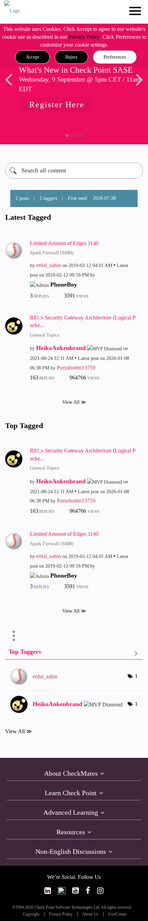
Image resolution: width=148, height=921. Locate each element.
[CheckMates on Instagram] (100, 890)
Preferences (115, 57)
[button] (32, 57)
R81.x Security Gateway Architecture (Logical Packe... (83, 321)
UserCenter (117, 914)
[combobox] (74, 170)
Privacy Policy (84, 37)
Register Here (53, 104)
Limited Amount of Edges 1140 (64, 243)
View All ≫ (74, 402)
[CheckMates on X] (61, 890)
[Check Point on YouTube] (76, 890)
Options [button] (13, 635)
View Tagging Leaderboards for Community (74, 653)
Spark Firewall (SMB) (52, 252)
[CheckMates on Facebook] (88, 890)
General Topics (44, 335)
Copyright (31, 914)
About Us (90, 914)
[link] (48, 890)
